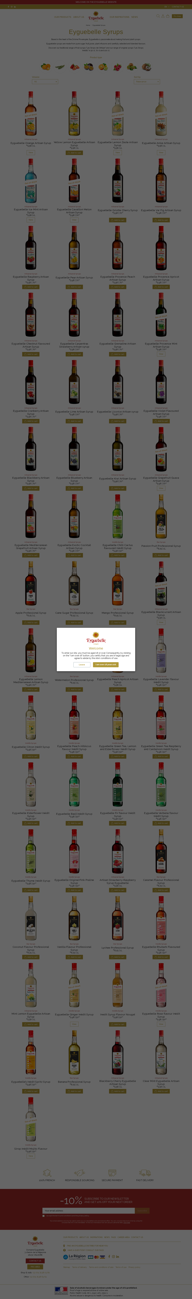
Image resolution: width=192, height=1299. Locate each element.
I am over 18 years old (106, 664)
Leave (82, 665)
